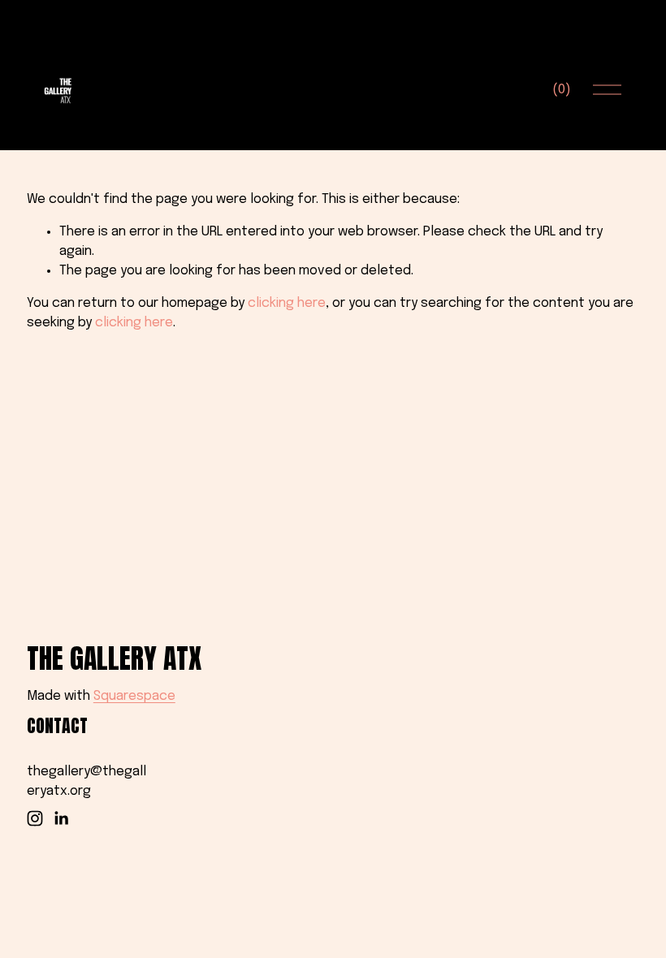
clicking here (287, 303)
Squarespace (134, 696)
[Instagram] (35, 818)
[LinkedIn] (61, 818)
